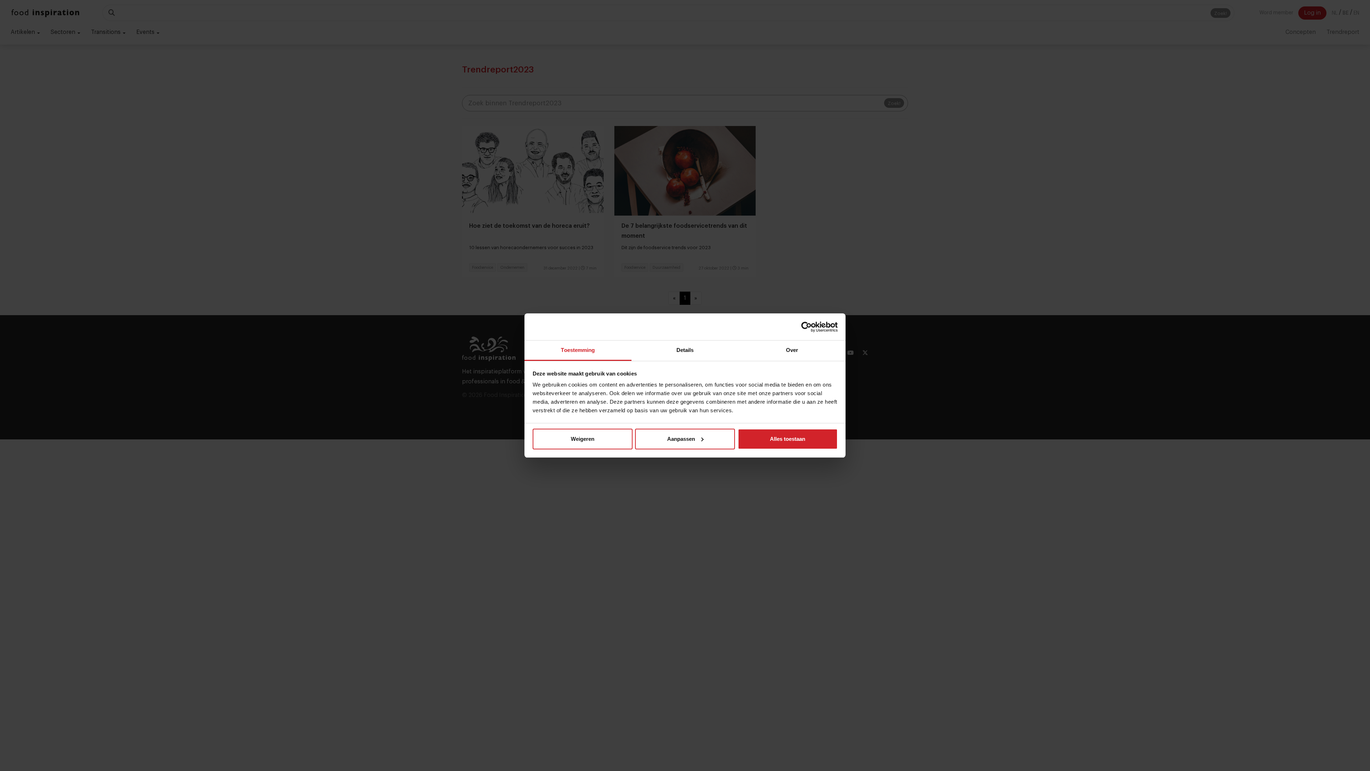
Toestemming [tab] (578, 350)
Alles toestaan (787, 439)
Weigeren (582, 439)
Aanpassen (681, 439)
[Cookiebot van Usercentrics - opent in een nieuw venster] (806, 327)
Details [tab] (685, 350)
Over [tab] (792, 350)
